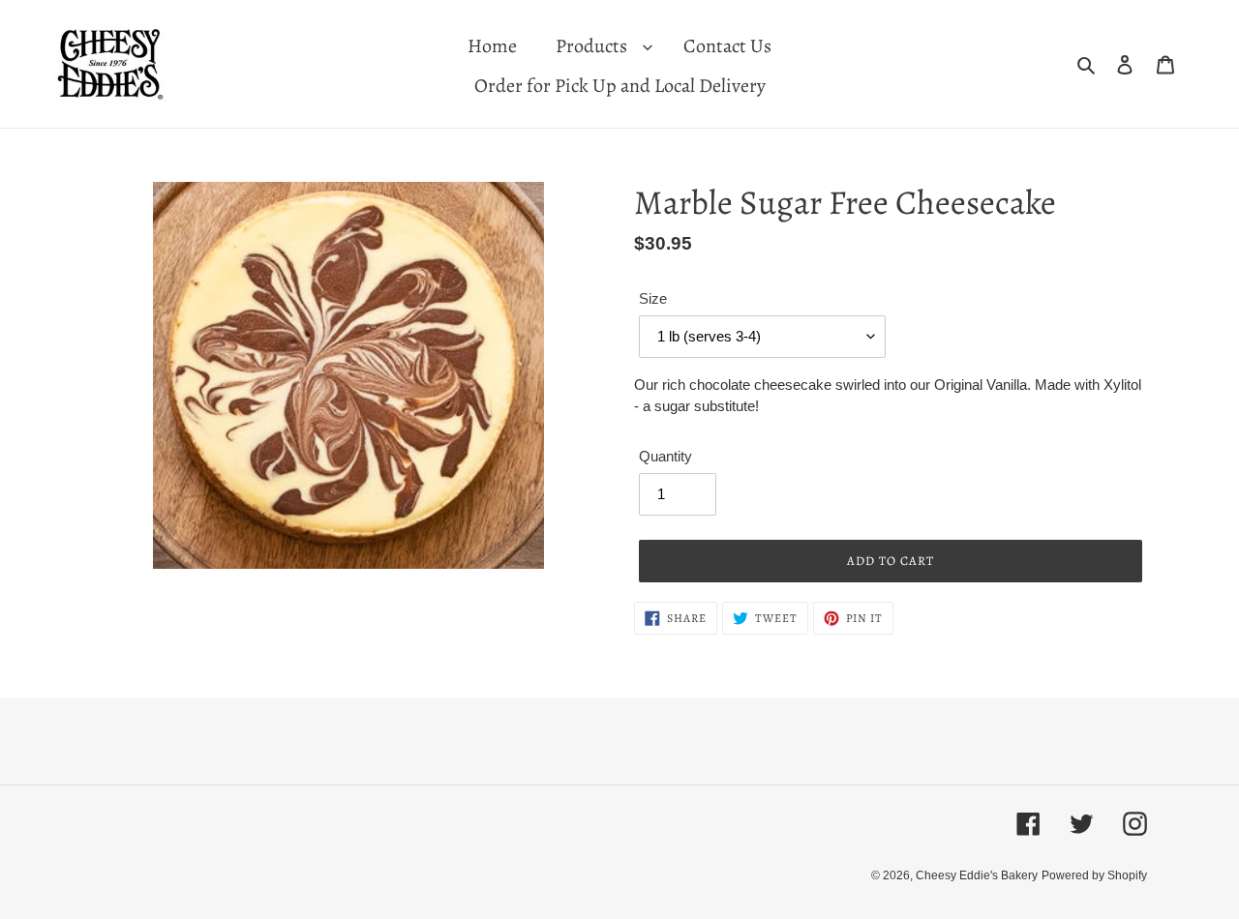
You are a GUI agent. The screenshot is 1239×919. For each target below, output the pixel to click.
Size (653, 298)
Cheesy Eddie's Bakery (977, 875)
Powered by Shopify (1094, 875)
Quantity (665, 456)
